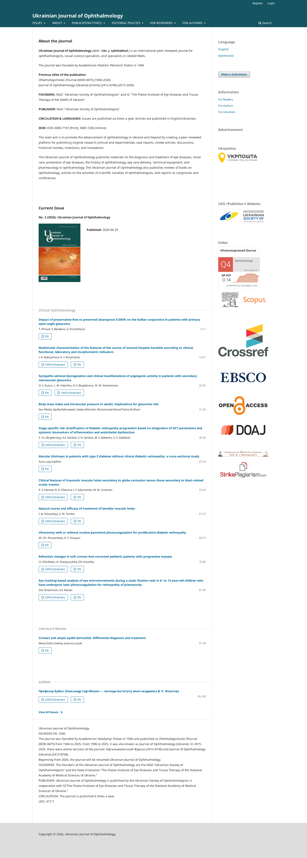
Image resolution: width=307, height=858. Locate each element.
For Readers (225, 99)
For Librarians (226, 112)
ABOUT (57, 23)
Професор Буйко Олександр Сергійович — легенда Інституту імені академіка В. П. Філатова (109, 691)
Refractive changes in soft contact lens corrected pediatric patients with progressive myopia (105, 556)
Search (266, 23)
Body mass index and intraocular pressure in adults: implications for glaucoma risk (99, 404)
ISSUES (37, 23)
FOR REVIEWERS (161, 23)
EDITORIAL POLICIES (126, 23)
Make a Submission (234, 74)
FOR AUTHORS (193, 23)
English (223, 49)
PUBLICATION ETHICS (87, 23)
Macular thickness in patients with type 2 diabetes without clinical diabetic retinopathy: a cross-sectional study (119, 456)
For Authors (225, 106)
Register (257, 3)
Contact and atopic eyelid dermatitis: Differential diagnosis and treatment (92, 638)
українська (226, 55)
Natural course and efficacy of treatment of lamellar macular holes (87, 508)
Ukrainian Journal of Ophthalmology (77, 15)
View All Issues (48, 712)
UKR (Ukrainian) (54, 364)
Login (271, 3)
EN (46, 336)
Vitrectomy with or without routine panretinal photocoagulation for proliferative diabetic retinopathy (112, 532)
